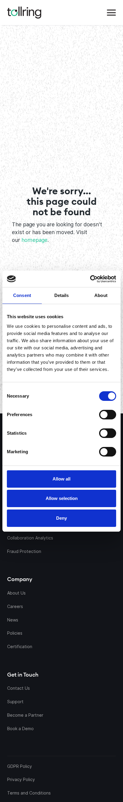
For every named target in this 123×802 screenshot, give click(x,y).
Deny (61, 518)
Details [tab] (61, 295)
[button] (111, 12)
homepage (34, 240)
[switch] (107, 414)
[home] (24, 13)
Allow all (61, 478)
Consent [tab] (22, 295)
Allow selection (62, 498)
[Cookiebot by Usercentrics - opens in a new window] (88, 279)
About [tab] (100, 295)
